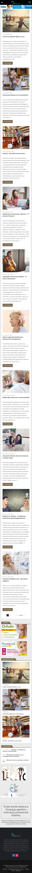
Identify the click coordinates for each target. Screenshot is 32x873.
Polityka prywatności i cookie (16, 869)
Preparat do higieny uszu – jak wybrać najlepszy (15, 580)
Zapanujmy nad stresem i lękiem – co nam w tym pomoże (15, 278)
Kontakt (5, 869)
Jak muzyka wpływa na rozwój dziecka (15, 95)
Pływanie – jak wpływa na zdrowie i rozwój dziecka (14, 750)
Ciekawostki (5, 739)
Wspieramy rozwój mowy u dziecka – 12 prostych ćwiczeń (16, 215)
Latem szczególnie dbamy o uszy (13, 36)
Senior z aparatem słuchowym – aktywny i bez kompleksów (13, 338)
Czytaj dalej (7, 63)
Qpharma (18, 870)
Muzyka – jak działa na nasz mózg (14, 153)
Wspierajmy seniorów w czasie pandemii (16, 397)
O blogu (27, 869)
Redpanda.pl (22, 867)
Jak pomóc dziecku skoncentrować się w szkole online (15, 457)
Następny (21, 615)
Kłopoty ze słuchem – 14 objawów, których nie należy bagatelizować (14, 517)
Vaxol (13, 870)
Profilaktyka (5, 685)
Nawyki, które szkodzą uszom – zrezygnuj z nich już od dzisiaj (13, 755)
